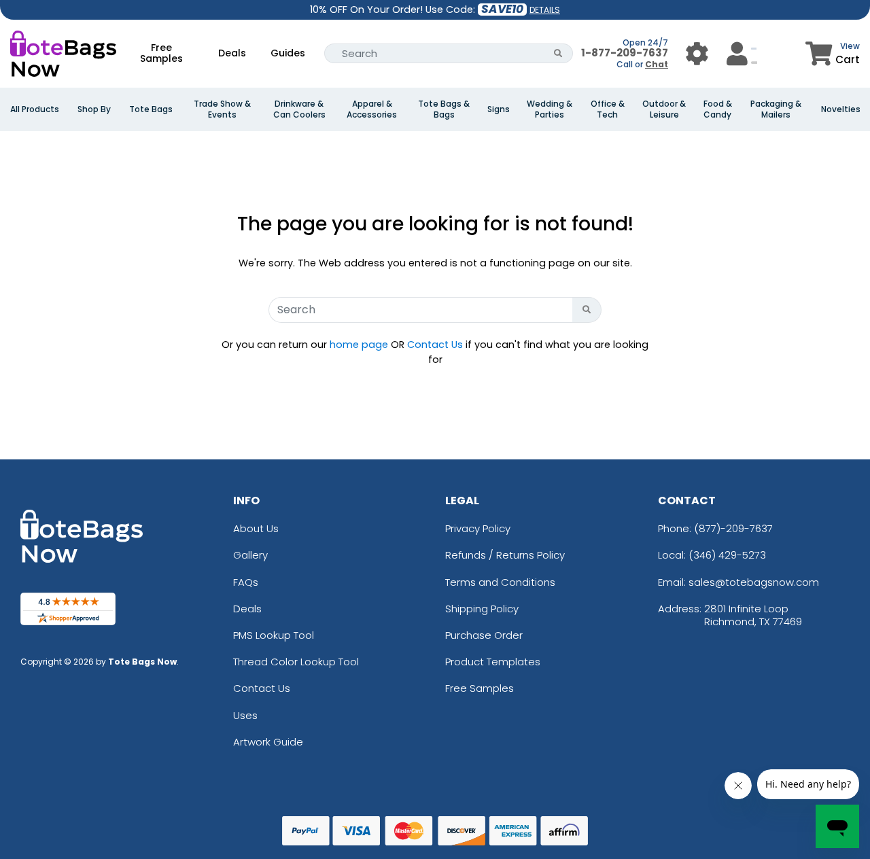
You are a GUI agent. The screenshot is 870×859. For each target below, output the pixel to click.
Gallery (250, 555)
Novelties (840, 109)
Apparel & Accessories (372, 109)
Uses (245, 715)
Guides (288, 53)
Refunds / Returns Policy (505, 555)
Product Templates (492, 661)
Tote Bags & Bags (444, 109)
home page (359, 344)
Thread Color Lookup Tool (296, 661)
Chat (656, 64)
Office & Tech (608, 109)
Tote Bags (151, 109)
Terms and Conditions (500, 582)
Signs (498, 109)
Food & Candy (717, 109)
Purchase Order (484, 635)
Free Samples (161, 53)
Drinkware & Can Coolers (299, 109)
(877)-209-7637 (733, 528)
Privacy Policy (477, 528)
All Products (34, 109)
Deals (232, 53)
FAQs (245, 582)
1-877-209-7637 (624, 53)
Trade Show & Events (222, 109)
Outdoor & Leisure (664, 109)
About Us (256, 528)
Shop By (94, 109)
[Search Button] (558, 53)
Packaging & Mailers (775, 109)
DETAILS (544, 10)
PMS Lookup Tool (273, 635)
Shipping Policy (482, 608)
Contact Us (435, 344)
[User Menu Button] (697, 53)
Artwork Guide (268, 742)
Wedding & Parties (549, 109)
